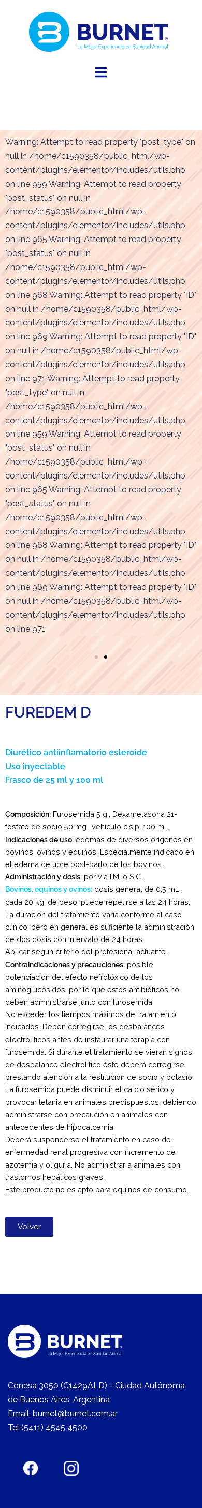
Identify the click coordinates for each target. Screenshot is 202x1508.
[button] (96, 657)
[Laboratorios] (101, 32)
